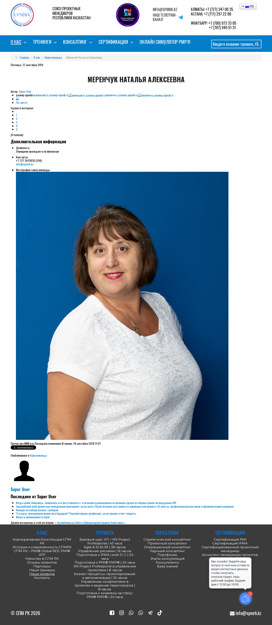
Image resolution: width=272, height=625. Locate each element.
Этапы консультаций (167, 559)
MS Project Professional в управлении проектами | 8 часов (105, 568)
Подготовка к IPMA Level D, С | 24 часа (104, 557)
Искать (257, 44)
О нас (16, 41)
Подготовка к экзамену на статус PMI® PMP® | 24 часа (104, 595)
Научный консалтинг (167, 551)
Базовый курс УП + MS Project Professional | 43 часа (104, 541)
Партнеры (42, 566)
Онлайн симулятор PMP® (165, 41)
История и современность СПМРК (42, 547)
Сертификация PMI (230, 539)
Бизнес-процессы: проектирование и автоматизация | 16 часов (104, 576)
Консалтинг (75, 41)
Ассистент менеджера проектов (230, 555)
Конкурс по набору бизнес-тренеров (37, 510)
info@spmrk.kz (25, 164)
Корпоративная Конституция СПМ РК (42, 541)
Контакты (42, 578)
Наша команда (38, 455)
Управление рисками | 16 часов (104, 551)
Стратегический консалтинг (167, 539)
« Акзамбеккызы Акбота (69, 522)
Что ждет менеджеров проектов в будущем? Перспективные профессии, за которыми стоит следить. (76, 513)
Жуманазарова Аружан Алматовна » (104, 522)
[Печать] (17, 99)
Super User (25, 91)
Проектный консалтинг (167, 543)
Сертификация (113, 41)
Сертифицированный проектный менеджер (230, 549)
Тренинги (42, 41)
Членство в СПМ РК (42, 559)
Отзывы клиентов (42, 562)
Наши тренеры (42, 570)
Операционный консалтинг (167, 547)
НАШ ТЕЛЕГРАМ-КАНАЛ (165, 17)
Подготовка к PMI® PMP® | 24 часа (105, 562)
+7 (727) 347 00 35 (219, 9)
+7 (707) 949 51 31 (222, 27)
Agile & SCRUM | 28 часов (105, 547)
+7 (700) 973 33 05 (222, 23)
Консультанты (167, 562)
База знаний (167, 566)
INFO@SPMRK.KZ (165, 9)
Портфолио (167, 555)
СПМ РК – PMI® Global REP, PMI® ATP (42, 553)
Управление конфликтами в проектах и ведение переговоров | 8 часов (104, 585)
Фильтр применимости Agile (33, 517)
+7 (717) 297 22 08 (217, 14)
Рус (251, 6)
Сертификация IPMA (230, 543)
